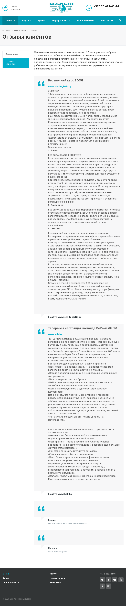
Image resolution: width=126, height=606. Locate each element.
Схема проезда (15, 7)
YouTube (121, 579)
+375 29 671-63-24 (106, 6)
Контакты (107, 20)
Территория (12, 54)
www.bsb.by (55, 334)
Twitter (102, 579)
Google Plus (108, 586)
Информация (60, 20)
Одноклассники (102, 586)
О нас (10, 20)
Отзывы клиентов (11, 62)
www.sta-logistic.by (59, 86)
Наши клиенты (85, 20)
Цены (41, 20)
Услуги (25, 20)
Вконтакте (114, 579)
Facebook (108, 579)
